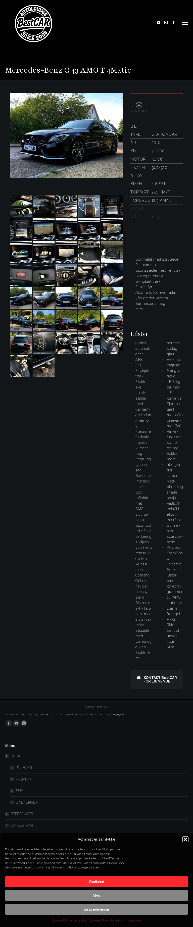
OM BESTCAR (22, 825)
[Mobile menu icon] (185, 23)
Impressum (133, 920)
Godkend (96, 882)
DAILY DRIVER (26, 802)
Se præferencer (96, 909)
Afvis (96, 895)
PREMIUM (24, 779)
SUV (19, 791)
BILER (15, 756)
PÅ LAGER (24, 768)
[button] (185, 839)
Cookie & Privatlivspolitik (69, 920)
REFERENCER (22, 814)
